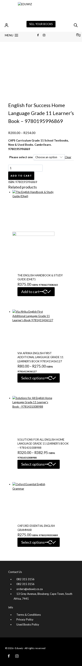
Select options (33, 378)
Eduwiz (19, 648)
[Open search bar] (76, 25)
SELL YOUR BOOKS (41, 24)
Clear (68, 157)
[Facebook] (38, 35)
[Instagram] (44, 35)
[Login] (6, 25)
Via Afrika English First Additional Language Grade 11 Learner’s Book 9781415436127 (40, 357)
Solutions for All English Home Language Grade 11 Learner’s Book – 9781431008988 (43, 443)
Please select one (21, 157)
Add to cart (21, 175)
